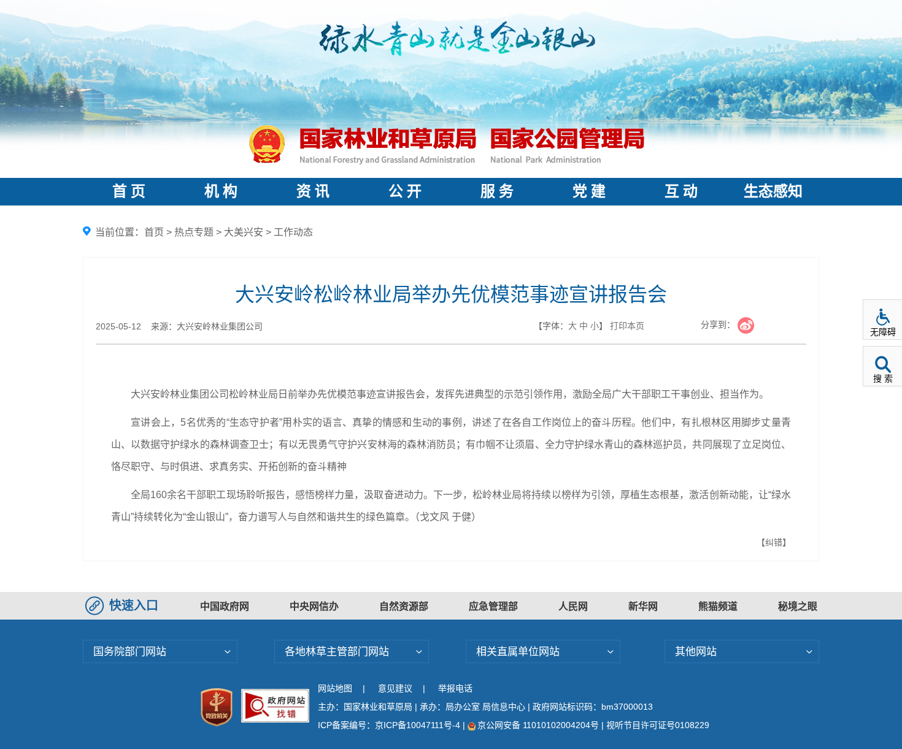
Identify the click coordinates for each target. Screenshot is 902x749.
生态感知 (773, 191)
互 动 (681, 191)
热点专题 (194, 232)
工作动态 (293, 232)
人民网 (573, 606)
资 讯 (313, 191)
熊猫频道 (718, 606)
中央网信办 (314, 606)
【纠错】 (774, 542)
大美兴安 (243, 232)
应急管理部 (493, 606)
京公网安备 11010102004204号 (538, 725)
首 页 (128, 191)
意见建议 (395, 688)
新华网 (643, 606)
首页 (154, 232)
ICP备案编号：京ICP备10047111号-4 (390, 725)
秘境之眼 (797, 606)
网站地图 (335, 688)
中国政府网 (224, 606)
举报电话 (455, 688)
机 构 (220, 191)
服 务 (497, 191)
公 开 (405, 191)
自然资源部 (403, 606)
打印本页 (627, 326)
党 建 (589, 191)
